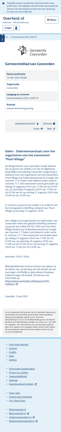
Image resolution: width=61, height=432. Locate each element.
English (12, 352)
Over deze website (18, 344)
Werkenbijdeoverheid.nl (21, 421)
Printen (36, 128)
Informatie (47, 123)
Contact (13, 348)
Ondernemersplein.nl (20, 417)
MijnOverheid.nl (17, 409)
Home (5, 37)
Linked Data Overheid (20, 396)
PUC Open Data (17, 400)
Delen (49, 128)
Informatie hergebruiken (22, 368)
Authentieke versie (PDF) (25, 124)
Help (11, 356)
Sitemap (13, 380)
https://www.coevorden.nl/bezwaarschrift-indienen (27, 282)
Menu (53, 19)
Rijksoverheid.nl (17, 413)
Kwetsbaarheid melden (21, 384)
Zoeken (13, 359)
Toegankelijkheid (18, 376)
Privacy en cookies (18, 372)
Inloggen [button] (8, 28)
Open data (14, 393)
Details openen (2, 35)
